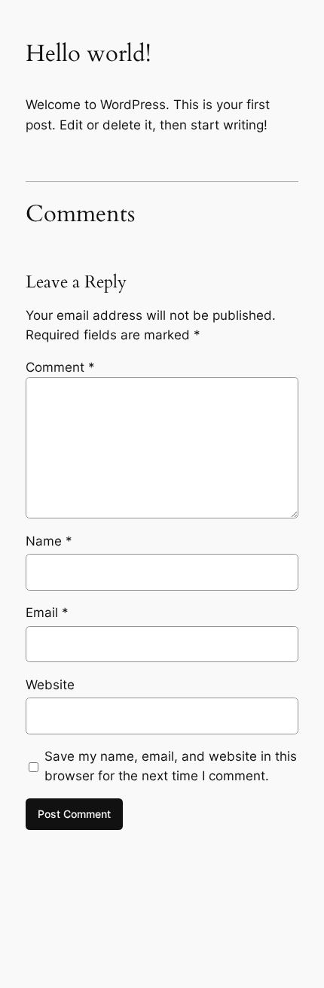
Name (49, 541)
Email (47, 612)
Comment (60, 367)
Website (50, 684)
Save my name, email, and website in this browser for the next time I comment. (170, 766)
